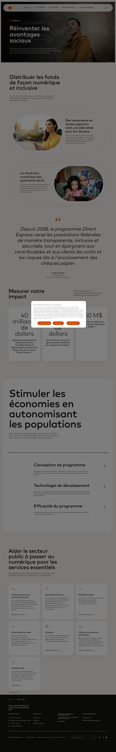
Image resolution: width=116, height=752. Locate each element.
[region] (58, 314)
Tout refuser (58, 323)
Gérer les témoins (73, 323)
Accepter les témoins (44, 323)
